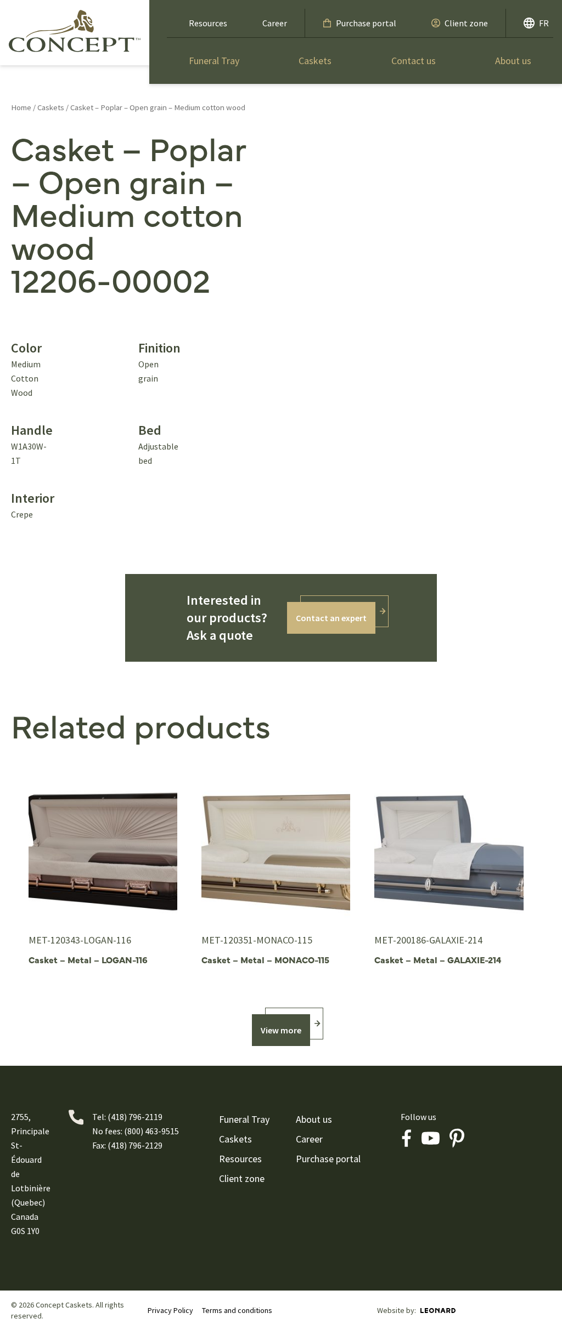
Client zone (466, 23)
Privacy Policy (170, 1310)
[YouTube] (430, 1138)
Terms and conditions (237, 1310)
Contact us (413, 60)
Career (274, 23)
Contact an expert (331, 617)
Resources (208, 23)
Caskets (315, 60)
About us (513, 60)
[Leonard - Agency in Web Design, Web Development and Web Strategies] (438, 1310)
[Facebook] (406, 1138)
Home (21, 107)
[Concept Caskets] (74, 31)
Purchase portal (366, 23)
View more (281, 1030)
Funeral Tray (214, 60)
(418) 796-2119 (135, 1116)
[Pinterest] (456, 1138)
